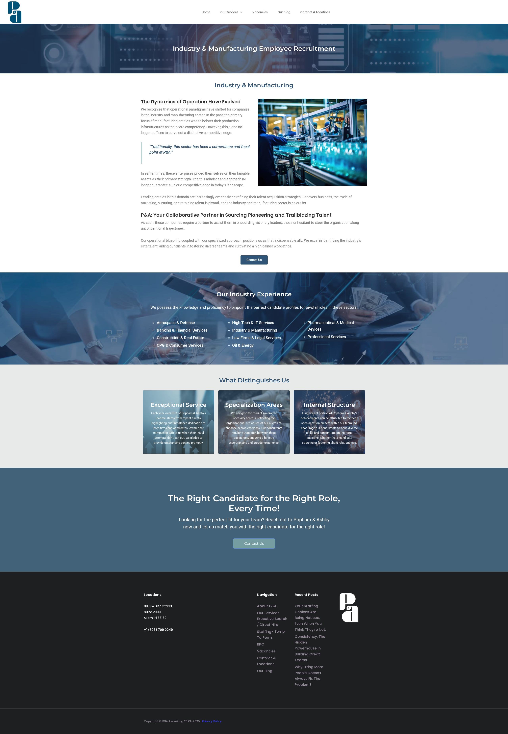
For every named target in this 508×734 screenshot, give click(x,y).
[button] (231, 12)
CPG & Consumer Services (180, 345)
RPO (260, 644)
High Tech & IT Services (253, 322)
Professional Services (327, 336)
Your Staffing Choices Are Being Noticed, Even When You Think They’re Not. (310, 617)
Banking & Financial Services (182, 330)
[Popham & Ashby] (15, 11)
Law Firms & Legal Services (256, 337)
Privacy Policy (212, 721)
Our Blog (264, 670)
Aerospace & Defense (176, 322)
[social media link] (360, 720)
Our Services (268, 612)
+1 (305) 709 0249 (158, 629)
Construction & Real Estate (180, 337)
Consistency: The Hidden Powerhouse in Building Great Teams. (310, 648)
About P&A (267, 605)
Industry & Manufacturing (254, 330)
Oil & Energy (243, 345)
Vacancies (266, 651)
